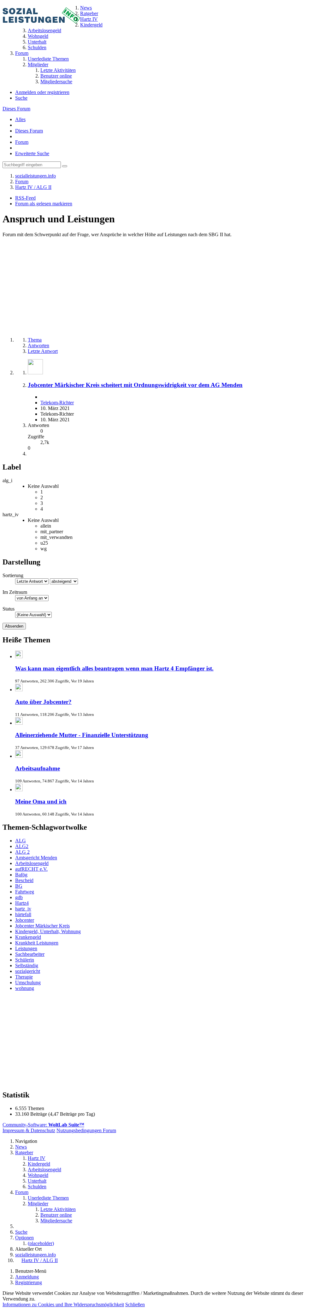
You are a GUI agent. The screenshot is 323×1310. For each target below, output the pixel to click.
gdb (19, 897)
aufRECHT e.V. (31, 869)
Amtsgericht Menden (36, 857)
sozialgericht (27, 971)
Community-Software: (43, 1124)
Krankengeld (28, 937)
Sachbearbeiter (29, 954)
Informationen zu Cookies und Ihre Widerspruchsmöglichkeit (63, 1304)
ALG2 (21, 846)
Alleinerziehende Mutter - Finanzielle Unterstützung (81, 735)
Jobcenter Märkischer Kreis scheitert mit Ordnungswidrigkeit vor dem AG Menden (135, 385)
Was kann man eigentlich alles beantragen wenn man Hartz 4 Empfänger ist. (114, 668)
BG (18, 886)
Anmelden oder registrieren (42, 92)
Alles (20, 119)
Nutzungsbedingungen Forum (86, 1130)
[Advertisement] (161, 288)
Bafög (21, 874)
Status (9, 608)
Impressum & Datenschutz (29, 1130)
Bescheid (24, 880)
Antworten (38, 345)
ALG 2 (22, 852)
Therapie (24, 977)
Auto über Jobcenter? (43, 702)
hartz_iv (23, 908)
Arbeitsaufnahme (37, 768)
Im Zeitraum (15, 592)
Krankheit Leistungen (36, 942)
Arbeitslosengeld (32, 863)
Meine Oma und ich (41, 801)
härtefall (23, 914)
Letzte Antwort (43, 351)
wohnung (24, 988)
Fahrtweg (24, 891)
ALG (20, 840)
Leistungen (26, 948)
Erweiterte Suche (32, 153)
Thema (35, 339)
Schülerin (24, 959)
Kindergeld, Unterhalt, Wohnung (48, 931)
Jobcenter (24, 920)
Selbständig (26, 965)
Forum (21, 142)
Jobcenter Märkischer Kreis (42, 925)
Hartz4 (22, 903)
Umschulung (28, 982)
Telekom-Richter (57, 402)
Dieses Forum (16, 108)
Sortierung (13, 575)
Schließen (135, 1304)
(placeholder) (41, 1243)
